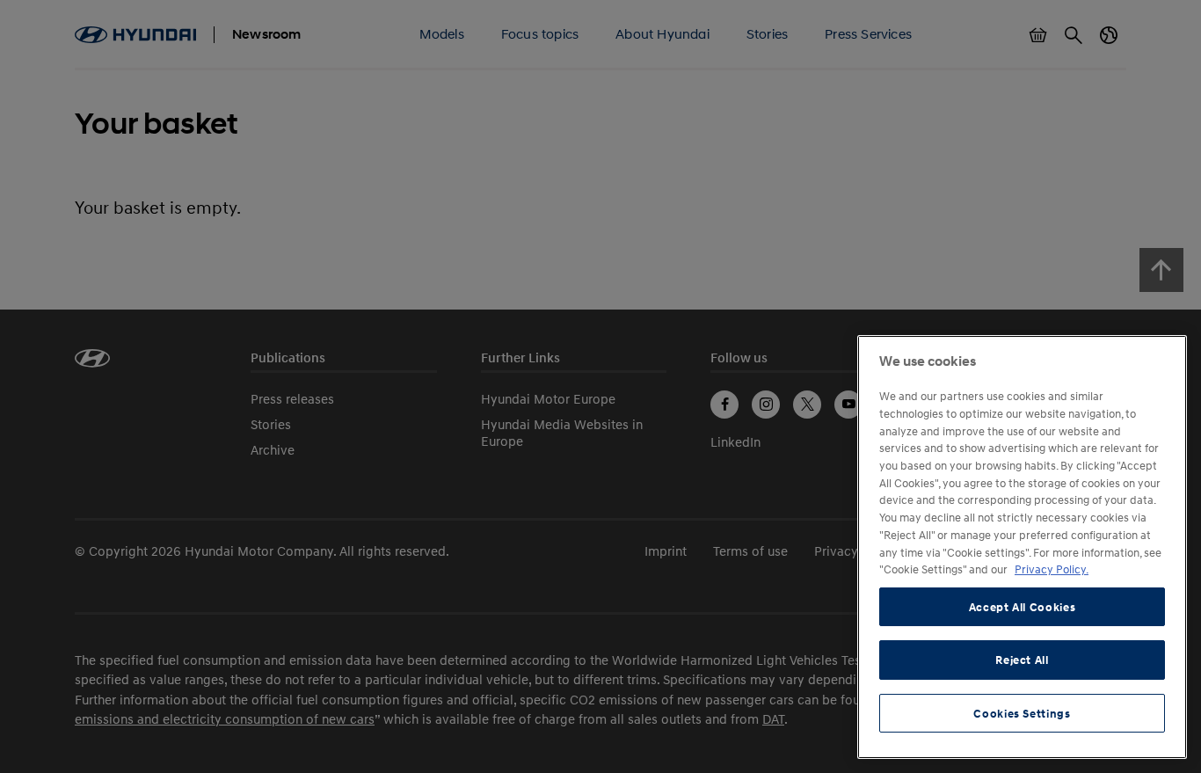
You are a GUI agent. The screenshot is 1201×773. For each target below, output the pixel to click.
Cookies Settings (1022, 713)
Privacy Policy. (1051, 569)
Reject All (1022, 660)
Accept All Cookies (1022, 607)
